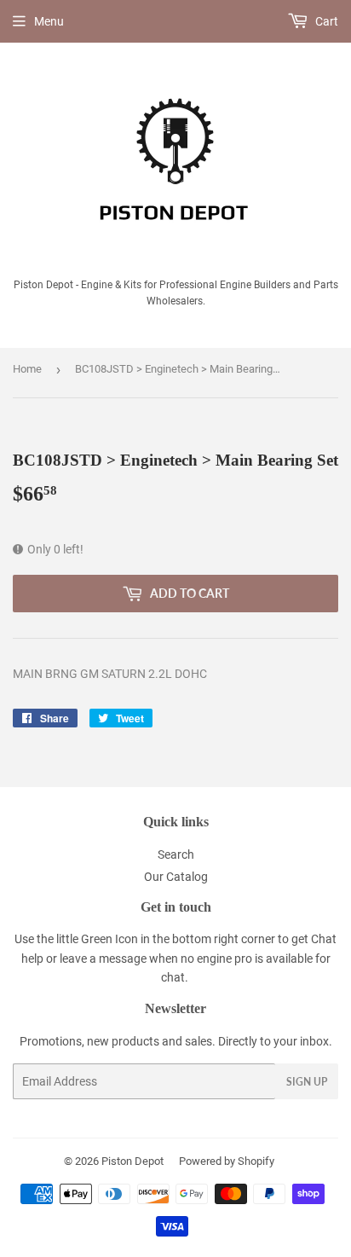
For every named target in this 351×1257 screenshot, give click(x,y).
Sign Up (306, 1081)
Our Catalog (176, 876)
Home (27, 368)
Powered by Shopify (226, 1161)
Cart (325, 21)
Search (176, 854)
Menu (49, 21)
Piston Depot (132, 1161)
